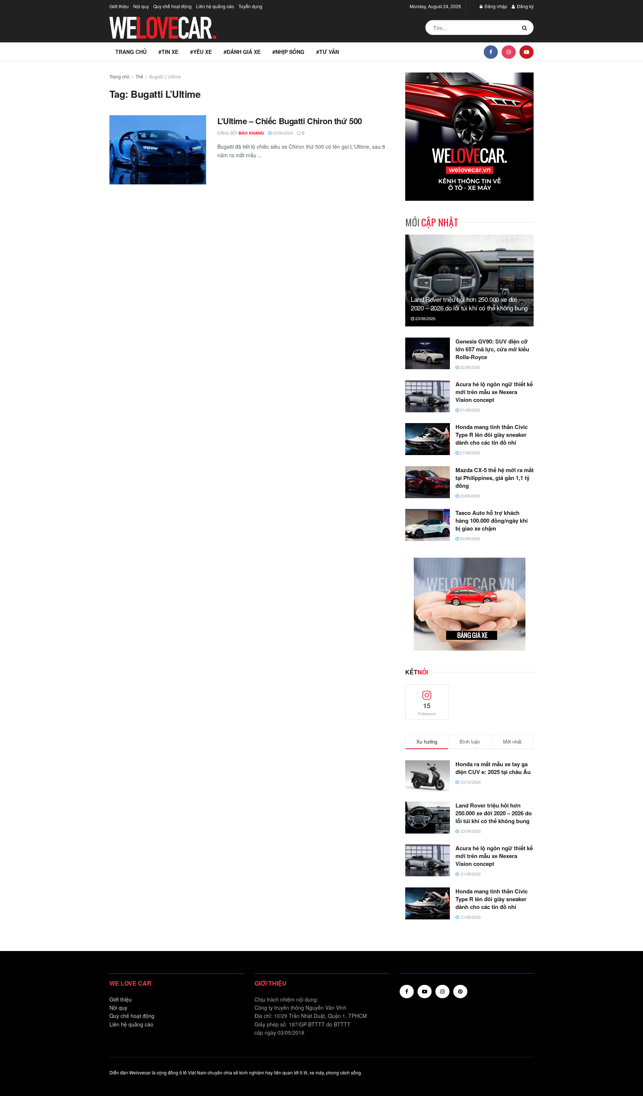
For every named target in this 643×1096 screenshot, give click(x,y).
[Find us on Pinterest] (460, 991)
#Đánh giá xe (242, 51)
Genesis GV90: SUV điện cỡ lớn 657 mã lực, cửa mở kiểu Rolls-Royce (492, 349)
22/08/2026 (469, 367)
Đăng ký (525, 6)
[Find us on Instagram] (509, 51)
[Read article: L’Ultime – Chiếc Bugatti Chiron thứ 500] (157, 149)
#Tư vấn (327, 51)
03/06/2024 (282, 133)
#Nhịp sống (288, 51)
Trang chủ (131, 51)
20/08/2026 (469, 496)
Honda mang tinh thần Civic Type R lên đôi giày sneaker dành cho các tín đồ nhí (491, 435)
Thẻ (139, 76)
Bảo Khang (251, 133)
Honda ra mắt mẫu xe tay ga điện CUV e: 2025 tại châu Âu (493, 768)
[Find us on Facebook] (491, 51)
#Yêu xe (201, 51)
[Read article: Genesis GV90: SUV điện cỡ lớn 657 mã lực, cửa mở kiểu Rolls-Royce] (427, 354)
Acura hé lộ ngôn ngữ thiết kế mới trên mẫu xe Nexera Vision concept (494, 392)
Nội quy (141, 6)
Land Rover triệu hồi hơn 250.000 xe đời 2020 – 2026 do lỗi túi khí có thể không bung (469, 303)
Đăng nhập (495, 6)
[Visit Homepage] (163, 28)
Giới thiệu (119, 6)
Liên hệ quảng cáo (215, 6)
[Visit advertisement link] (469, 136)
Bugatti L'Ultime (165, 76)
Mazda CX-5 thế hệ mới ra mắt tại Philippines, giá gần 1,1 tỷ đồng (494, 478)
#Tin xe (168, 51)
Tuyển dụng (250, 6)
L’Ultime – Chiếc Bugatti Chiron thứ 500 (289, 121)
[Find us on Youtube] (526, 51)
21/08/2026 (469, 410)
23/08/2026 (424, 318)
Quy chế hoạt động (172, 6)
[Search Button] (526, 27)
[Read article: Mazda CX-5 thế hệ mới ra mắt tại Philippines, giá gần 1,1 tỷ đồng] (427, 482)
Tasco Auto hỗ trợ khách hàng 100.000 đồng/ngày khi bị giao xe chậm (491, 520)
